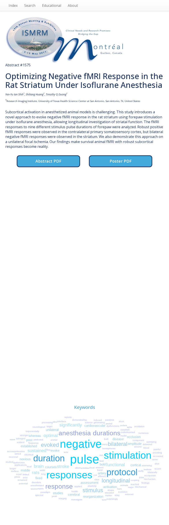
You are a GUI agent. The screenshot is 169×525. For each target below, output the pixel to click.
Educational (51, 5)
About (73, 5)
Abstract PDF (48, 161)
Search (29, 5)
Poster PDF (121, 161)
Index (13, 5)
